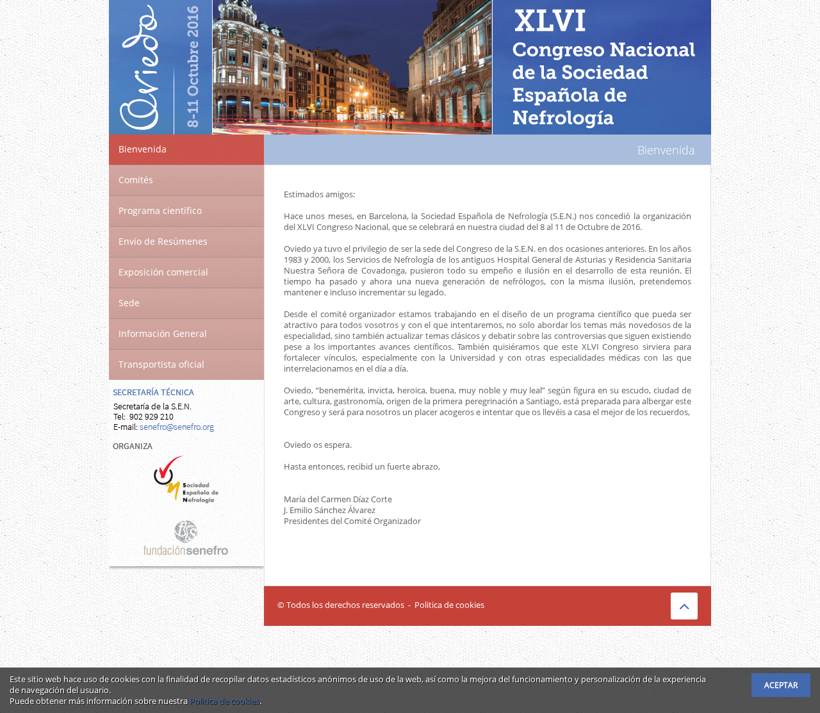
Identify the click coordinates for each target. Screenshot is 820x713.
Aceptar (781, 685)
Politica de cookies (449, 605)
